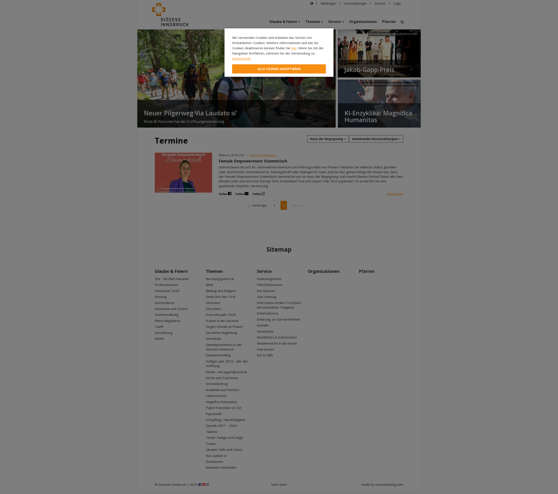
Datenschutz (241, 58)
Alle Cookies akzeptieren (279, 69)
